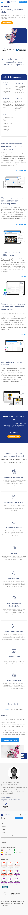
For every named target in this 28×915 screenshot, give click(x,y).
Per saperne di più (21, 170)
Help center (5, 818)
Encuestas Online (7, 850)
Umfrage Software (7, 852)
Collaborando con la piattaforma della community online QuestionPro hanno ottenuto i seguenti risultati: (13, 726)
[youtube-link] (26, 815)
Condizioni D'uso (20, 903)
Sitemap (2, 903)
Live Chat (11, 818)
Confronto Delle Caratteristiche (9, 836)
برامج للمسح (18, 852)
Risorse (4, 829)
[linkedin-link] (24, 815)
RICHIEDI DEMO (7, 23)
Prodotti (4, 826)
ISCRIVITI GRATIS (22, 1)
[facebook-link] (20, 815)
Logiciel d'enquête (7, 854)
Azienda (4, 842)
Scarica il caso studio (10, 740)
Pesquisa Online (19, 850)
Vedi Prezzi (14, 432)
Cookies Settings (4, 905)
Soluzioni (4, 839)
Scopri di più (23, 276)
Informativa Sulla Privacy (10, 903)
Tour (3, 823)
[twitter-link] (22, 815)
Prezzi (3, 832)
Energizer (7, 709)
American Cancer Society (17, 709)
